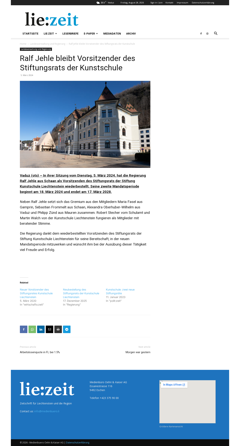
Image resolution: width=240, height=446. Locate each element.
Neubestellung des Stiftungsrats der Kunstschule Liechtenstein (81, 293)
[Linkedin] (41, 329)
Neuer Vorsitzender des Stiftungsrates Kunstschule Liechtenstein (36, 293)
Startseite (30, 33)
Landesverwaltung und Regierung (47, 43)
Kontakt (169, 2)
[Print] (58, 329)
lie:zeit (49, 33)
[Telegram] (66, 329)
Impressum (182, 2)
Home (23, 43)
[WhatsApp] (32, 329)
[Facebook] (201, 33)
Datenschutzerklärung (203, 2)
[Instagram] (207, 33)
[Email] (49, 329)
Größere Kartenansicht (171, 426)
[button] (215, 34)
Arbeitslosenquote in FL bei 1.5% (40, 352)
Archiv (131, 33)
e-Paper (89, 33)
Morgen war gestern (138, 352)
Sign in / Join (156, 2)
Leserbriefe (70, 33)
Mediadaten (112, 33)
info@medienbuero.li (46, 411)
